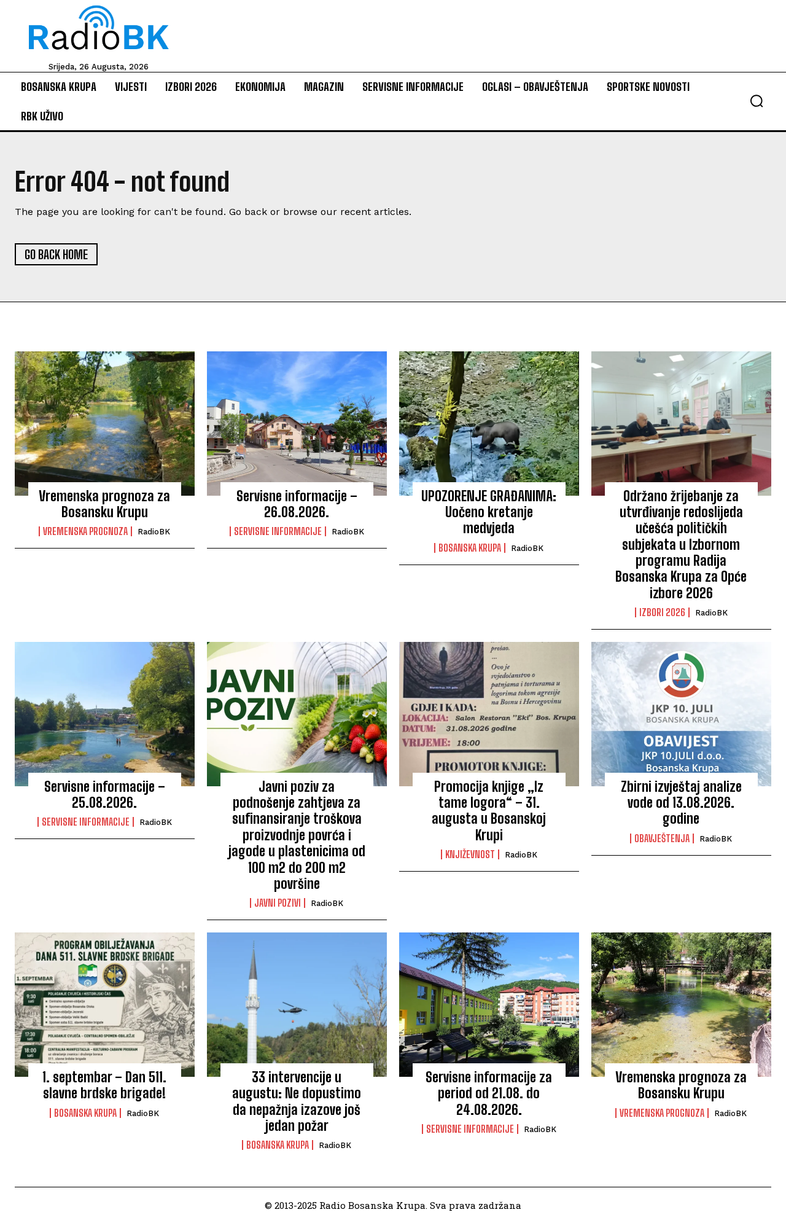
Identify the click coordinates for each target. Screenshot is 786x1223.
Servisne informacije (278, 531)
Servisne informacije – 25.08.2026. (104, 794)
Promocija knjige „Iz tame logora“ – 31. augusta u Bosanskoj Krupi (489, 810)
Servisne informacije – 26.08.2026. (296, 504)
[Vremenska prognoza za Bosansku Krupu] (105, 423)
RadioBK (154, 531)
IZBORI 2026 (662, 612)
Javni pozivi (277, 903)
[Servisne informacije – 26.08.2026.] (297, 423)
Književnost (470, 854)
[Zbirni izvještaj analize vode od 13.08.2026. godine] (681, 714)
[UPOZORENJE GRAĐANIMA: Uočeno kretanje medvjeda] (489, 423)
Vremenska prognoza (85, 531)
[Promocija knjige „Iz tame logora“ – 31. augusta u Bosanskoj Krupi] (489, 714)
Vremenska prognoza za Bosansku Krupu (104, 504)
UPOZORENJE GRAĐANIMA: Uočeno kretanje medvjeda (488, 512)
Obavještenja (662, 838)
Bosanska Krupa (469, 548)
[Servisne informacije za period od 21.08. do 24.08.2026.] (489, 1004)
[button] (756, 100)
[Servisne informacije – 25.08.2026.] (105, 714)
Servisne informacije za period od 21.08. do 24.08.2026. (489, 1093)
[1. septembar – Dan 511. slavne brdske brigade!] (105, 1004)
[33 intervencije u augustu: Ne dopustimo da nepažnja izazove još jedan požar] (297, 1004)
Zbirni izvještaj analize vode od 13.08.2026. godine (681, 802)
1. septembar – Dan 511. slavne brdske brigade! (104, 1085)
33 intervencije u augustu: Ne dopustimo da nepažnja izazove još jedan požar (296, 1101)
